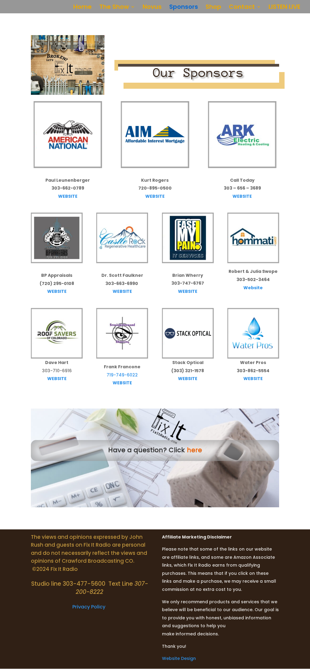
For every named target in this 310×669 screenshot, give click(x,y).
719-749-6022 (122, 375)
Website (253, 288)
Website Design (179, 658)
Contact (242, 8)
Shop (213, 8)
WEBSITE (68, 196)
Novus (152, 8)
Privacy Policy (89, 606)
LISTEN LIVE (284, 8)
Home (82, 8)
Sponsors (183, 8)
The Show (114, 8)
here (194, 450)
